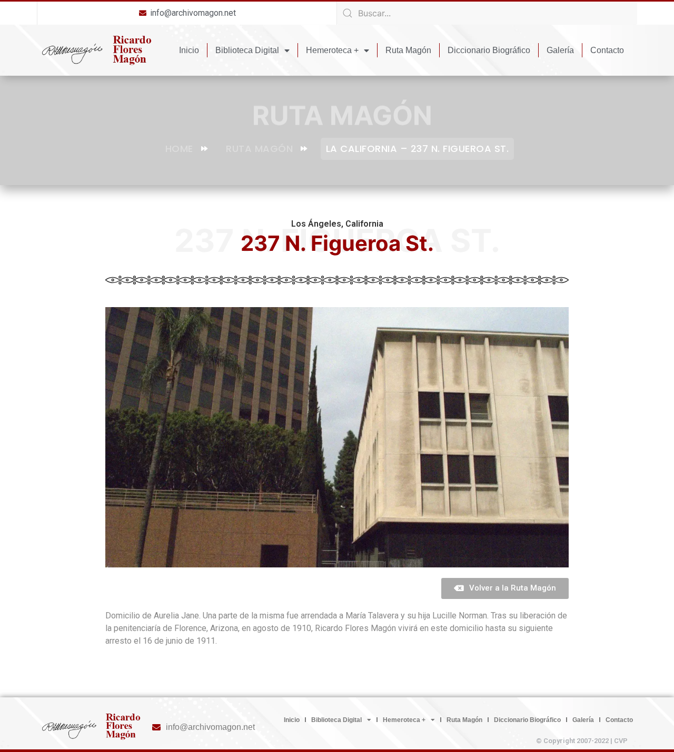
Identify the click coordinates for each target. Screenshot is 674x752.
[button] (505, 588)
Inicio (189, 50)
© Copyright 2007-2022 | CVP (582, 741)
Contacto (607, 50)
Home (179, 148)
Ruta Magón (408, 50)
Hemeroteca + (332, 50)
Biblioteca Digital (247, 50)
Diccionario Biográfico (489, 50)
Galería (560, 50)
